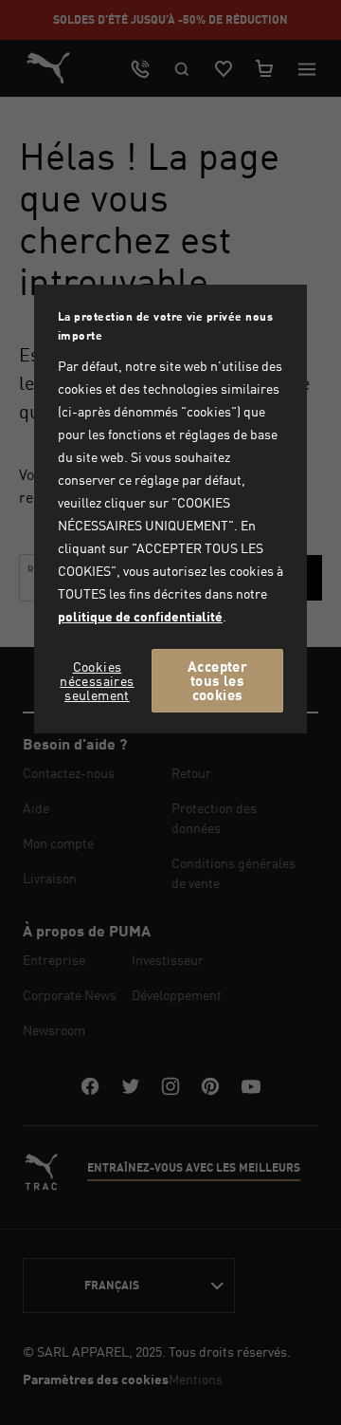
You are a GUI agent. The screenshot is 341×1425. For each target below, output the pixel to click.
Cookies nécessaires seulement (97, 680)
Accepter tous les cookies (217, 680)
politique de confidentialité (140, 616)
